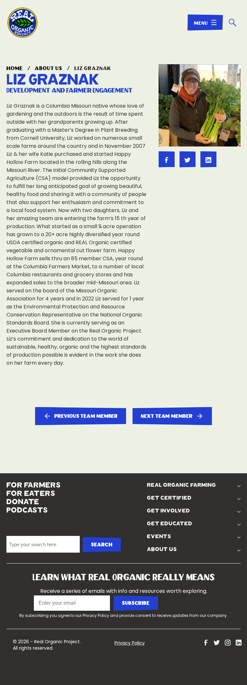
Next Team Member (166, 416)
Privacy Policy (96, 615)
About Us (48, 68)
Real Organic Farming (181, 485)
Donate (22, 501)
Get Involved (168, 510)
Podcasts (27, 510)
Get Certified (169, 498)
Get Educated (169, 523)
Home (14, 68)
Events (159, 536)
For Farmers (33, 485)
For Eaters (30, 493)
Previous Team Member (86, 416)
